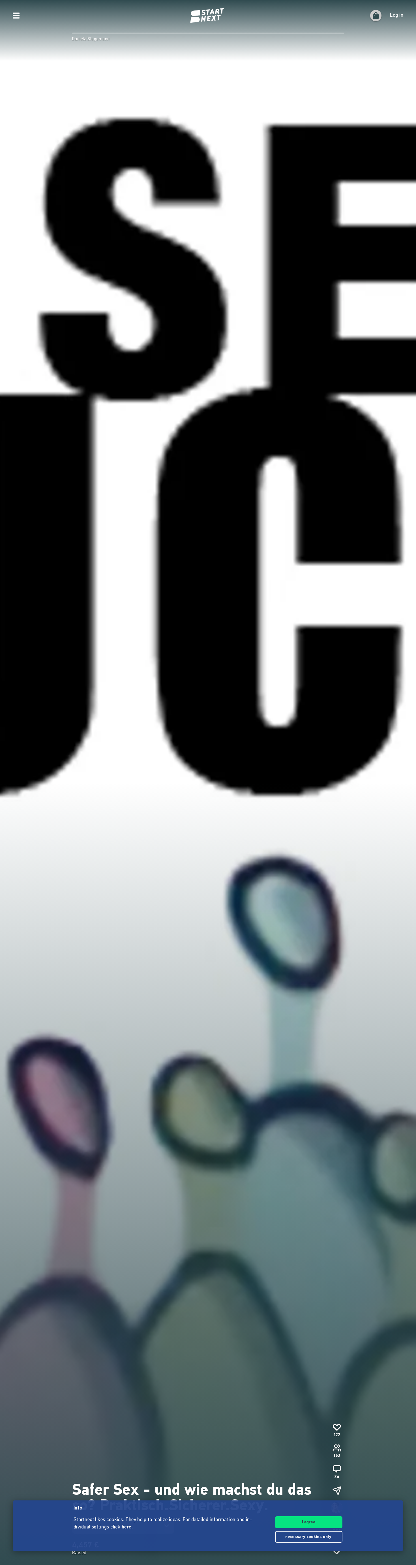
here (127, 1527)
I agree (309, 1522)
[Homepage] (208, 15)
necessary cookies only (309, 1537)
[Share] (337, 1490)
